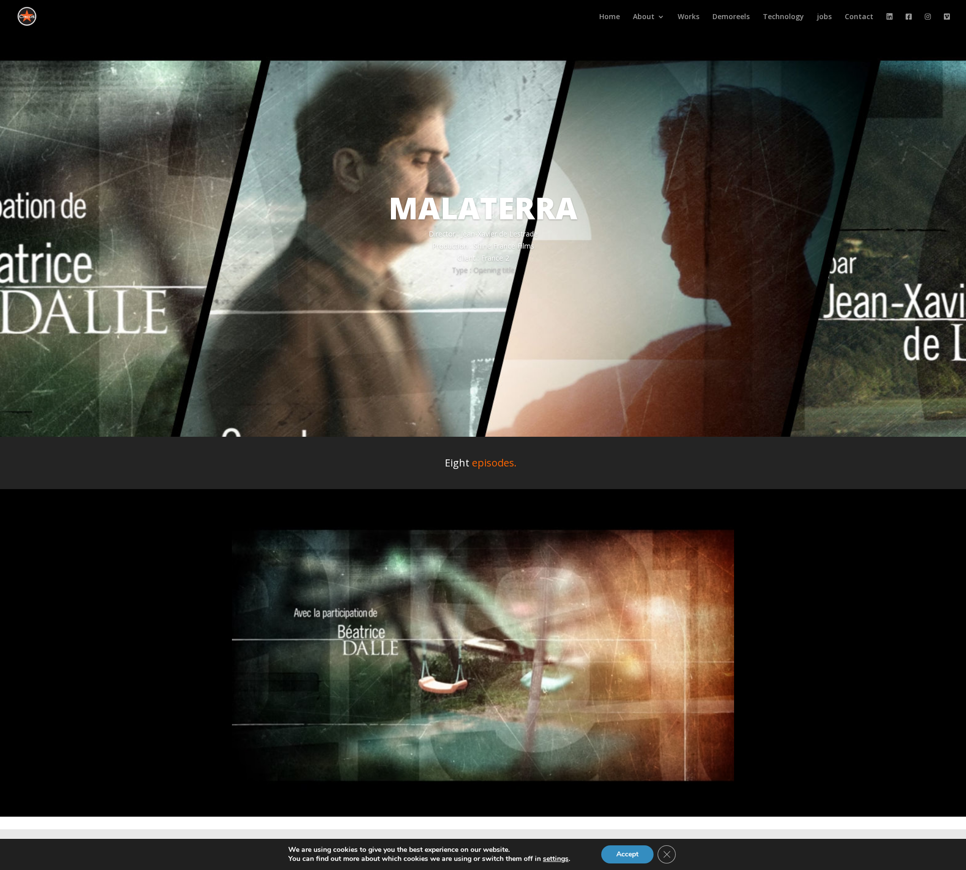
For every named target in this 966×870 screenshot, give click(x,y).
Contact (859, 17)
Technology (783, 17)
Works (688, 17)
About (644, 17)
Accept (627, 854)
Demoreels (731, 17)
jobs (824, 17)
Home (609, 17)
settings (556, 858)
